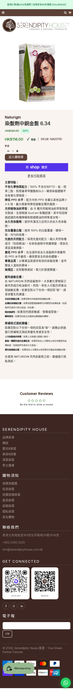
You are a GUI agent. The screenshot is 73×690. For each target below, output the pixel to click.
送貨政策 (8, 489)
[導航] (3, 13)
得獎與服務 (9, 483)
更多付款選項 (36, 176)
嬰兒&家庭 (9, 448)
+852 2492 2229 (13, 542)
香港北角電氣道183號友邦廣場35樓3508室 (30, 535)
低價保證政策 (11, 494)
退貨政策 (8, 500)
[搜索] (65, 12)
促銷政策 (8, 506)
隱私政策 (8, 511)
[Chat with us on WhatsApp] (66, 683)
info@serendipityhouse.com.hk (22, 549)
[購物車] (70, 13)
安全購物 (8, 517)
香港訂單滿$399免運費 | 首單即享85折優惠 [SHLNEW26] (36, 4)
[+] (17, 151)
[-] (8, 151)
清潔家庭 (8, 460)
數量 (7, 146)
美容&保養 (9, 454)
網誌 (5, 443)
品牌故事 (8, 437)
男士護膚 (8, 465)
